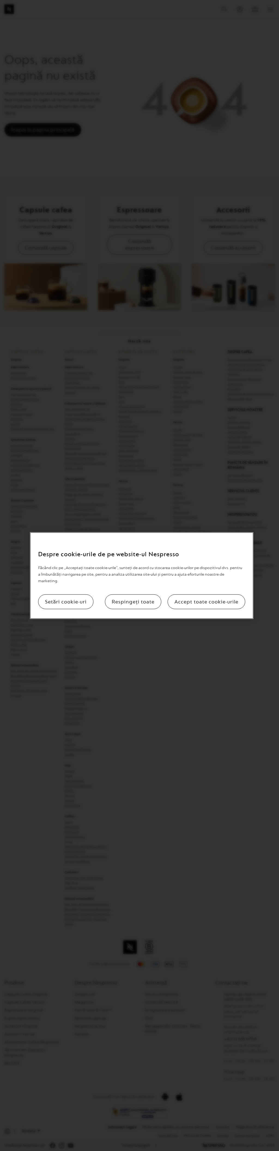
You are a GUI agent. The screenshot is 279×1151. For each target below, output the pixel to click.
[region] (141, 575)
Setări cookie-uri (66, 602)
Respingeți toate (133, 602)
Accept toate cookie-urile (206, 602)
